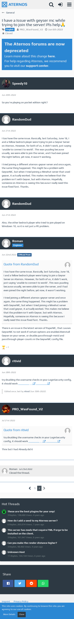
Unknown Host (16, 552)
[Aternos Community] (14, 4)
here (51, 56)
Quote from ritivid (16, 430)
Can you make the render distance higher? (32, 542)
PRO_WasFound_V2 (31, 29)
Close (21, 614)
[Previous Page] (30, 488)
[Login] (60, 4)
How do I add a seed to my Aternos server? (32, 520)
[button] (69, 4)
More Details (9, 614)
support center (37, 66)
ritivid (27, 391)
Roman (13, 469)
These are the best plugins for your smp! (31, 511)
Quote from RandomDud (21, 264)
